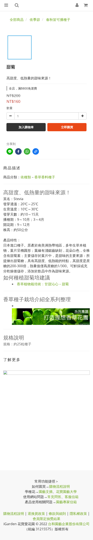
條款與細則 (57, 513)
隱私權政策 (78, 513)
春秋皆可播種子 (58, 19)
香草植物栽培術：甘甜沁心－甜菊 (43, 284)
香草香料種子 (44, 177)
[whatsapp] (27, 151)
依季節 (35, 19)
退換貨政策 (36, 513)
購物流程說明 (59, 486)
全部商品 (17, 19)
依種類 (26, 177)
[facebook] (18, 151)
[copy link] (35, 151)
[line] (9, 151)
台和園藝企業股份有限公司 (69, 523)
